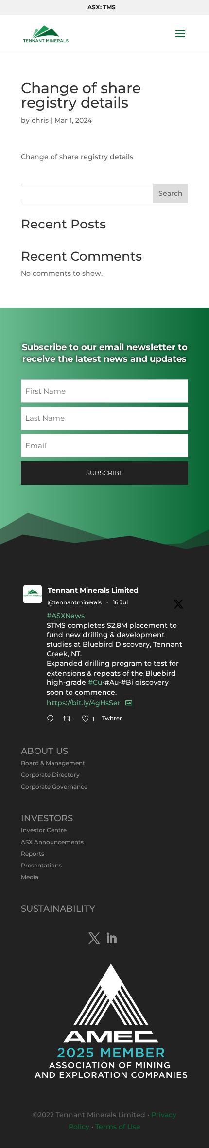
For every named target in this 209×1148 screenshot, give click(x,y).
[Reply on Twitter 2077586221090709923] (52, 720)
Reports (32, 853)
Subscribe (104, 473)
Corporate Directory (50, 774)
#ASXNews (66, 615)
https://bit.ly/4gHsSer (84, 703)
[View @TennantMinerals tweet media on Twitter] (129, 703)
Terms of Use (117, 1126)
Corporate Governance (54, 786)
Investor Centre (44, 830)
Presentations (41, 865)
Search (170, 193)
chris (40, 120)
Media (29, 877)
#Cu (95, 682)
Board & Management (53, 763)
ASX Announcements (52, 842)
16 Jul (120, 602)
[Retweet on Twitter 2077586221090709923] (70, 720)
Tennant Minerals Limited (93, 590)
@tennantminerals (75, 602)
